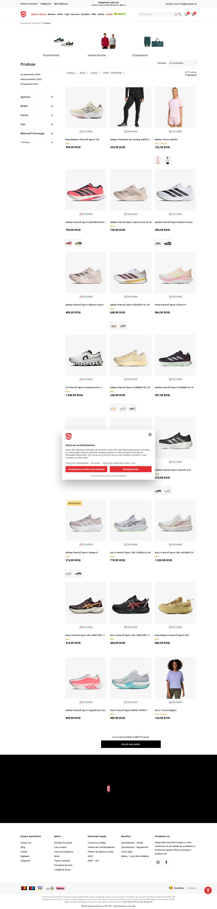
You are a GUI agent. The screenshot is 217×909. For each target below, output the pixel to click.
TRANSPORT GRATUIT (108, 2)
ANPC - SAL (93, 860)
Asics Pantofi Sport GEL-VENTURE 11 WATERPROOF (131, 635)
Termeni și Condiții (97, 842)
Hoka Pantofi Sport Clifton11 (170, 304)
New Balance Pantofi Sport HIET (172, 635)
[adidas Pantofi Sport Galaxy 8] (168, 490)
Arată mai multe (131, 744)
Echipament (29, 83)
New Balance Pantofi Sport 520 (82, 139)
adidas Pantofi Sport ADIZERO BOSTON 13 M (86, 222)
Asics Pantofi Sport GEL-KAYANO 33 (174, 552)
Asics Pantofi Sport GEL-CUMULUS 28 (130, 552)
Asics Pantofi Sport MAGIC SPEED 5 (129, 710)
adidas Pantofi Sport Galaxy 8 (81, 552)
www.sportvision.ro (95, 906)
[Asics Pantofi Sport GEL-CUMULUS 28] (131, 520)
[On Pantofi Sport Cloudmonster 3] (86, 355)
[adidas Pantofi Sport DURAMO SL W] (175, 355)
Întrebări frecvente (63, 842)
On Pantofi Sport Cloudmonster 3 (83, 387)
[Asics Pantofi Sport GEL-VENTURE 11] (86, 603)
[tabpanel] (63, 44)
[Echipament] (153, 41)
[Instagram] (158, 862)
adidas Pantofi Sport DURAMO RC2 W (130, 387)
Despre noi (26, 842)
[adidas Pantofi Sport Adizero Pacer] (175, 190)
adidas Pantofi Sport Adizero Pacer (174, 222)
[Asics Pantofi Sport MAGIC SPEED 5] (131, 678)
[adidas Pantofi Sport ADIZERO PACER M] (168, 243)
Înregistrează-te (188, 3)
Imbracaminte (31, 79)
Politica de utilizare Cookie (100, 851)
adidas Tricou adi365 (166, 139)
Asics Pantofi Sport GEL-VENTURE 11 (85, 635)
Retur (57, 856)
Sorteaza (161, 63)
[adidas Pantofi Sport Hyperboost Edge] (86, 678)
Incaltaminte (30, 74)
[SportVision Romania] (23, 14)
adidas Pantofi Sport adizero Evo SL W (130, 222)
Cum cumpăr (60, 847)
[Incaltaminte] (64, 41)
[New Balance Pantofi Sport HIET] (175, 603)
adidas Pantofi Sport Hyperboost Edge (86, 710)
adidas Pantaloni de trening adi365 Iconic (131, 139)
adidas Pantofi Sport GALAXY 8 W (173, 469)
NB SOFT (108, 906)
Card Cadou (127, 851)
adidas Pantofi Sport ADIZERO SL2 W (130, 304)
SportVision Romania (31, 23)
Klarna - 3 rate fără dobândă (135, 856)
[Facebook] (166, 862)
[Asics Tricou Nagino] (175, 678)
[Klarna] (60, 888)
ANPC (90, 856)
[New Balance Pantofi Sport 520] (86, 107)
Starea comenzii (62, 860)
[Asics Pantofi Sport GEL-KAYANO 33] (175, 520)
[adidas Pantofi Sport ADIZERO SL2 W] (131, 272)
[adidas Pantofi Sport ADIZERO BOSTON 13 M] (86, 190)
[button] (47, 14)
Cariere (24, 851)
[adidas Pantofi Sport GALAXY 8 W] (175, 437)
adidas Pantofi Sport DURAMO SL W (174, 387)
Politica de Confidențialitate (101, 847)
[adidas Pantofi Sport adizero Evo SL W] (131, 190)
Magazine (25, 860)
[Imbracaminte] (108, 41)
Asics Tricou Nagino (166, 710)
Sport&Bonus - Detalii (132, 842)
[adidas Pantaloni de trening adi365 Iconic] (131, 107)
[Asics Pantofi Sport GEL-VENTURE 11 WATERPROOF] (131, 603)
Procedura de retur (63, 865)
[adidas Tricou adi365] (175, 107)
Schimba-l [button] (192, 887)
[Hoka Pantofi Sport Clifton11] (175, 272)
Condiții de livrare (62, 869)
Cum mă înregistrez (63, 851)
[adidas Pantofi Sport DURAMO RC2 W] (131, 355)
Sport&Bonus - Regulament (134, 847)
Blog (23, 847)
